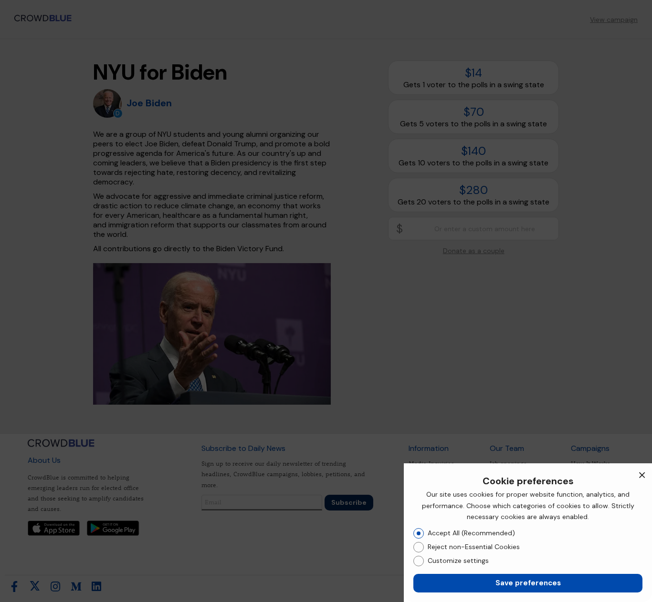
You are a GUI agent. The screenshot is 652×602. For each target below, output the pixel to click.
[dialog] (528, 532)
